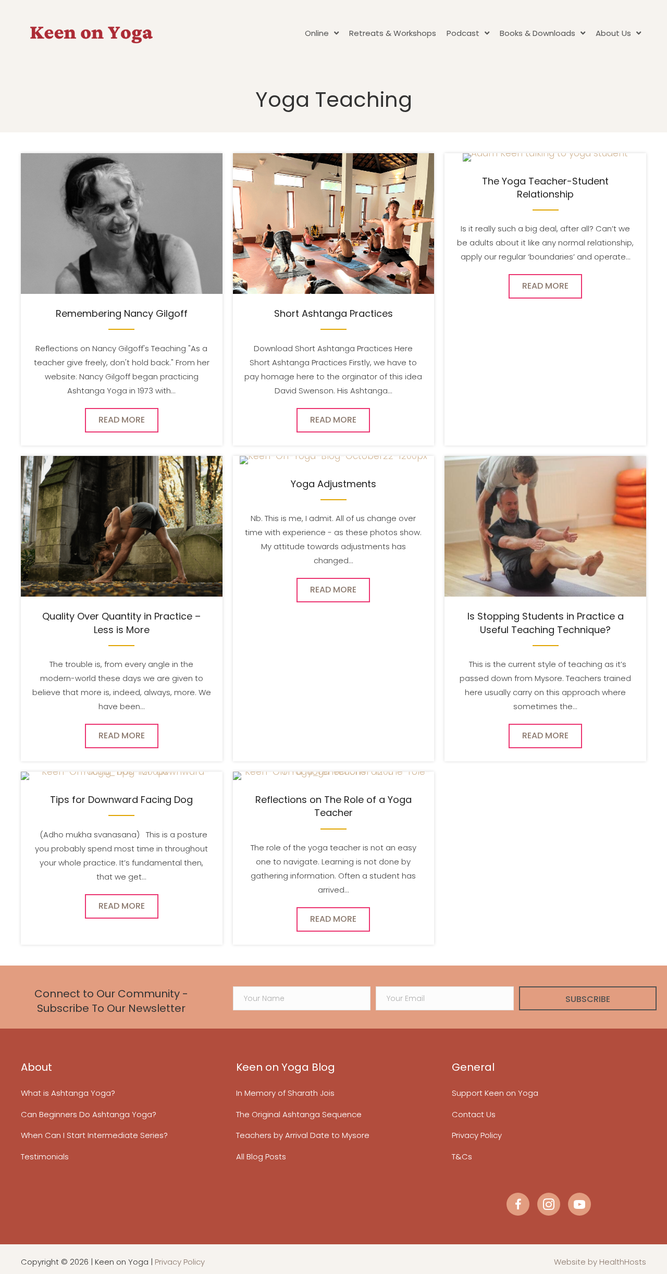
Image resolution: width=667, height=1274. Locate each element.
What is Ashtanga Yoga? (68, 1092)
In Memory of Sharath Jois (285, 1092)
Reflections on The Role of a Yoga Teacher (333, 806)
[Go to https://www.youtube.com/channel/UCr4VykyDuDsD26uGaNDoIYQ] (579, 1204)
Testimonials (45, 1156)
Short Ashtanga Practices (333, 313)
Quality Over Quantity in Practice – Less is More (121, 623)
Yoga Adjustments (333, 483)
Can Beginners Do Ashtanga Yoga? (88, 1114)
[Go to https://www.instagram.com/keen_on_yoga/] (548, 1204)
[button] (588, 998)
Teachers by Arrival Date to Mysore (302, 1135)
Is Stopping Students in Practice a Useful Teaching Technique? (545, 623)
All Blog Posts (261, 1156)
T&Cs (462, 1156)
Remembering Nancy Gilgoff (122, 313)
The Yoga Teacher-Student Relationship (545, 188)
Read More (128, 420)
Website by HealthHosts (600, 1261)
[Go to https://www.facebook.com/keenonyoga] (518, 1204)
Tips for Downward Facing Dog (121, 799)
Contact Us (474, 1114)
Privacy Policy (477, 1135)
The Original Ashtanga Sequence (299, 1114)
